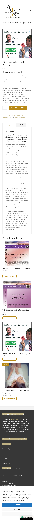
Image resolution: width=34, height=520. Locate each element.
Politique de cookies (10, 517)
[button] (31, 488)
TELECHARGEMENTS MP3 (16, 116)
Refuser (17, 509)
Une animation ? (6, 458)
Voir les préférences (17, 514)
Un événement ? (6, 453)
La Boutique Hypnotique (13, 22)
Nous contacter (6, 463)
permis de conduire (20, 117)
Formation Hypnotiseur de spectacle (11, 449)
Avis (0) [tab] (21, 125)
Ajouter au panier (17, 107)
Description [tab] (8, 125)
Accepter (17, 505)
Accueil (4, 22)
